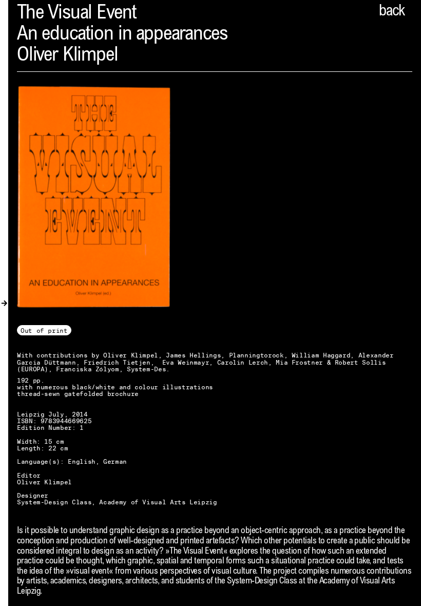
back (392, 12)
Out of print (44, 330)
